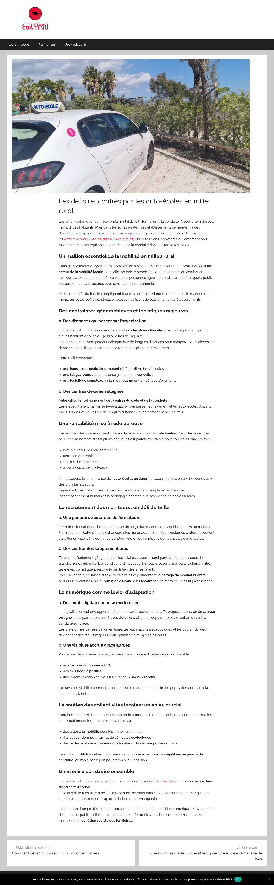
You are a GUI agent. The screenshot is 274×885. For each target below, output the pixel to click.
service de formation (160, 781)
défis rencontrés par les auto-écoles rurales (98, 239)
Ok (238, 879)
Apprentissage (18, 44)
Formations (47, 44)
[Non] (269, 879)
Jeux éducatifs (76, 44)
